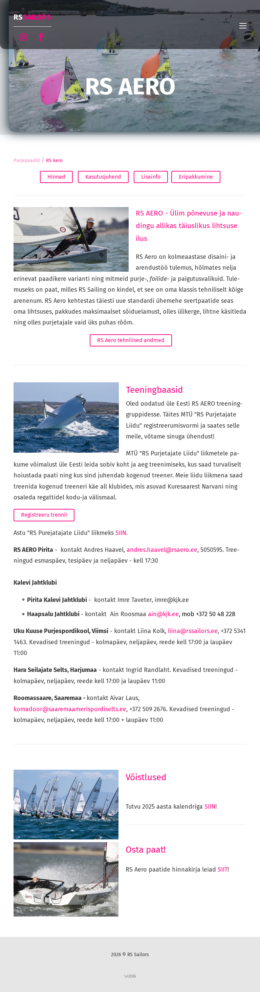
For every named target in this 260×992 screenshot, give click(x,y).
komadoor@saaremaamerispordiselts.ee (70, 709)
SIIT (223, 869)
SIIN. (121, 533)
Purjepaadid (27, 160)
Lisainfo (150, 177)
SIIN (209, 806)
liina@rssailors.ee (193, 631)
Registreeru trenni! (44, 515)
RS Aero (54, 160)
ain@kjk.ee (191, 614)
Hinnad (56, 177)
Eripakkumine (196, 177)
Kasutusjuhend (103, 177)
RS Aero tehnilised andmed (131, 340)
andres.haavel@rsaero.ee (162, 550)
